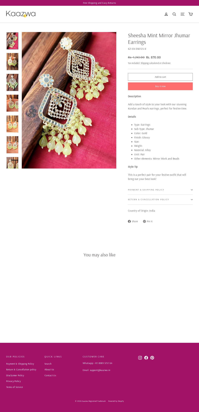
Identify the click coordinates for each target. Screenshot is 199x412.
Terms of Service (14, 387)
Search (48, 363)
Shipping (145, 63)
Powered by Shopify (116, 401)
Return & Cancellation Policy (148, 199)
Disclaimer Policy (15, 375)
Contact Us (50, 375)
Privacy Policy (13, 381)
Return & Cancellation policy (21, 369)
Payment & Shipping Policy (146, 189)
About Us (49, 369)
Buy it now (160, 86)
